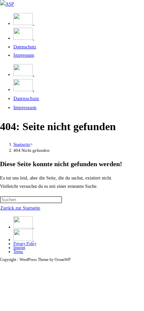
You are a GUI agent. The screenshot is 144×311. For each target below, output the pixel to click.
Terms (18, 251)
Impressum (25, 107)
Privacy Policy (25, 243)
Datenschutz (26, 98)
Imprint (19, 247)
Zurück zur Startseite (20, 208)
